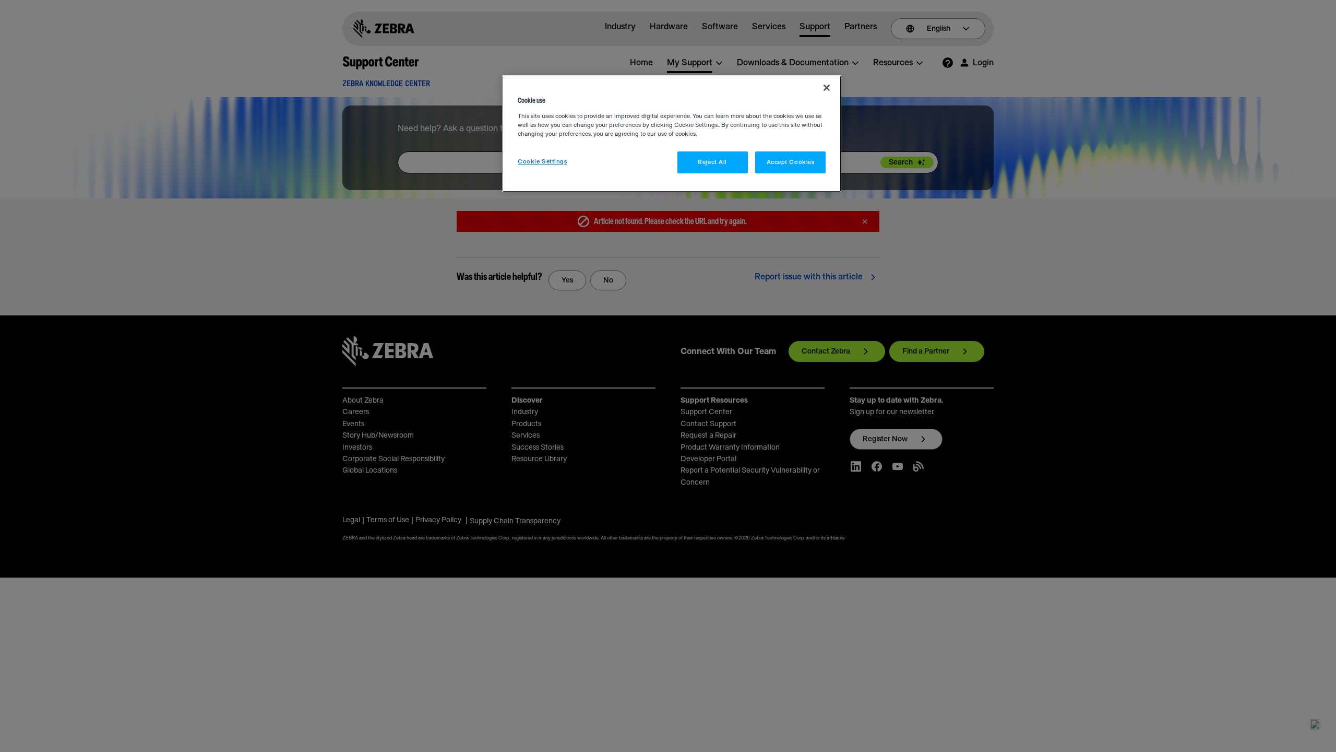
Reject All (712, 162)
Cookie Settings (542, 161)
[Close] (826, 87)
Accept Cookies (791, 162)
